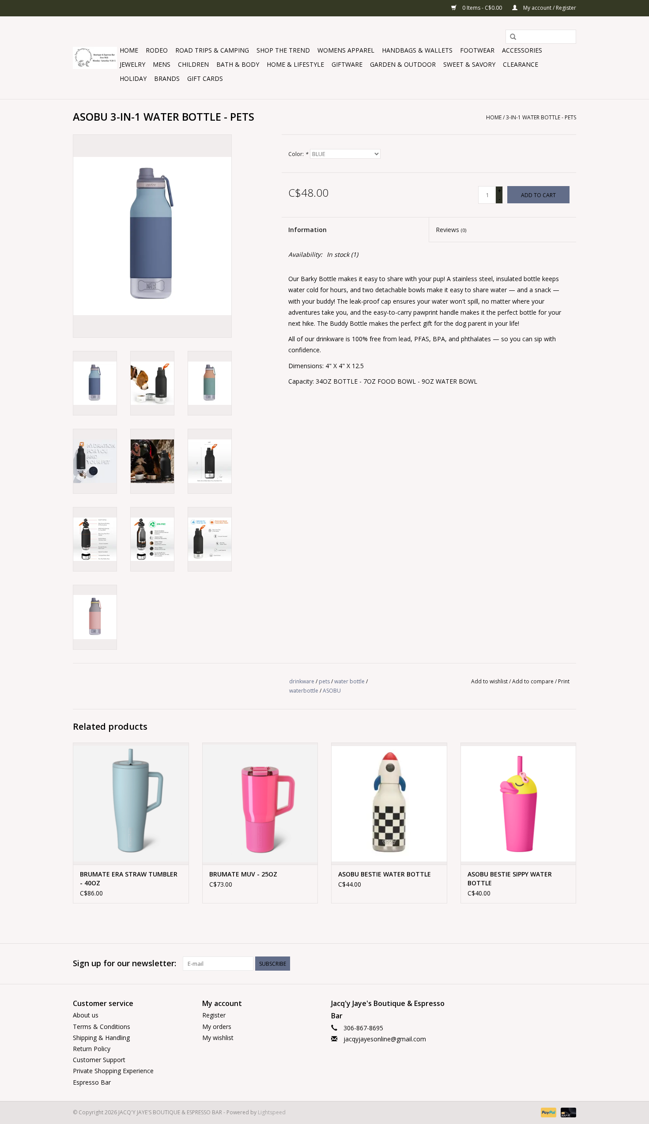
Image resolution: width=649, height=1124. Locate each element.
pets (324, 681)
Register (214, 1015)
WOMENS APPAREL (345, 50)
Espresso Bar (92, 1082)
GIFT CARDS (205, 78)
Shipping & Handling (101, 1037)
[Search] (513, 37)
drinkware (301, 681)
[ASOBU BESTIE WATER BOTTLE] (389, 803)
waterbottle (303, 690)
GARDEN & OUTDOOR (403, 64)
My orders (216, 1026)
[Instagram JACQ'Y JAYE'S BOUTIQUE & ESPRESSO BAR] (569, 963)
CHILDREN (193, 64)
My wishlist (218, 1037)
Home (129, 50)
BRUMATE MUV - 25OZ (243, 874)
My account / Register (549, 7)
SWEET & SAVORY (469, 64)
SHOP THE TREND (283, 50)
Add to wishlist (489, 681)
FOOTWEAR (477, 50)
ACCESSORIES (522, 50)
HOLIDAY (133, 78)
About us (85, 1015)
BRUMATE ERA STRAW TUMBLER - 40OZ (128, 878)
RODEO (157, 50)
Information (307, 229)
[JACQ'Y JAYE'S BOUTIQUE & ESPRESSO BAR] (95, 58)
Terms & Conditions (101, 1026)
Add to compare (533, 681)
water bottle (349, 681)
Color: (298, 154)
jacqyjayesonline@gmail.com (384, 1039)
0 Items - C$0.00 (482, 7)
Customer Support (99, 1059)
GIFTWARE (347, 64)
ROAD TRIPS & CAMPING (212, 50)
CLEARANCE (520, 64)
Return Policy (91, 1048)
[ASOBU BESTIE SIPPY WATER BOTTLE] (518, 803)
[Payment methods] (548, 1112)
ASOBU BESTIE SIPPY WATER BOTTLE (510, 878)
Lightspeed (272, 1112)
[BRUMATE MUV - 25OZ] (260, 803)
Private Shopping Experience (113, 1071)
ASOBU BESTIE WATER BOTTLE (384, 874)
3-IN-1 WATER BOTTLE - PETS (541, 117)
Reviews (451, 229)
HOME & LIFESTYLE (295, 64)
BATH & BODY (237, 64)
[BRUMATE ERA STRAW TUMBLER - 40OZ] (131, 803)
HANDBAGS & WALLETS (417, 50)
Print (564, 681)
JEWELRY (132, 64)
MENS (161, 64)
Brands (167, 78)
